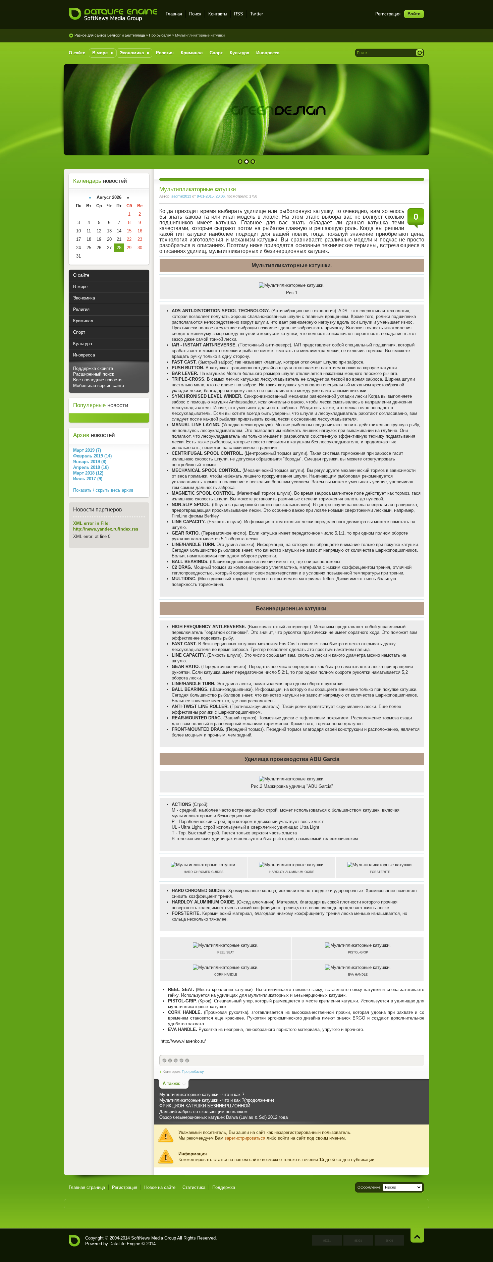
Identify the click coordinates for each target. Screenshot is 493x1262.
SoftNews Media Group (153, 1238)
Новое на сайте (159, 1187)
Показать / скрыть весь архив (103, 490)
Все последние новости (97, 379)
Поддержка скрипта (93, 368)
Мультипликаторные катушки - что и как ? (201, 1094)
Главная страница (87, 1187)
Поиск (195, 13)
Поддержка (223, 1187)
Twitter (256, 13)
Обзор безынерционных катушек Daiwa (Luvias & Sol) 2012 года (223, 1117)
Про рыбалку (193, 1071)
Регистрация (387, 13)
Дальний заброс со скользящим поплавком (203, 1111)
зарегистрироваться (245, 1138)
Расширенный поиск (93, 374)
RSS (238, 13)
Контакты (217, 13)
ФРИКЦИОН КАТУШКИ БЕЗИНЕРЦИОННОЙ (204, 1105)
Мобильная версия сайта (98, 385)
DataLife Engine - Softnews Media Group (113, 15)
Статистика (193, 1187)
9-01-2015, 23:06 (211, 196)
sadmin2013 (181, 196)
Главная (174, 13)
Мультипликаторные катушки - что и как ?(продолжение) (216, 1100)
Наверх (417, 1235)
